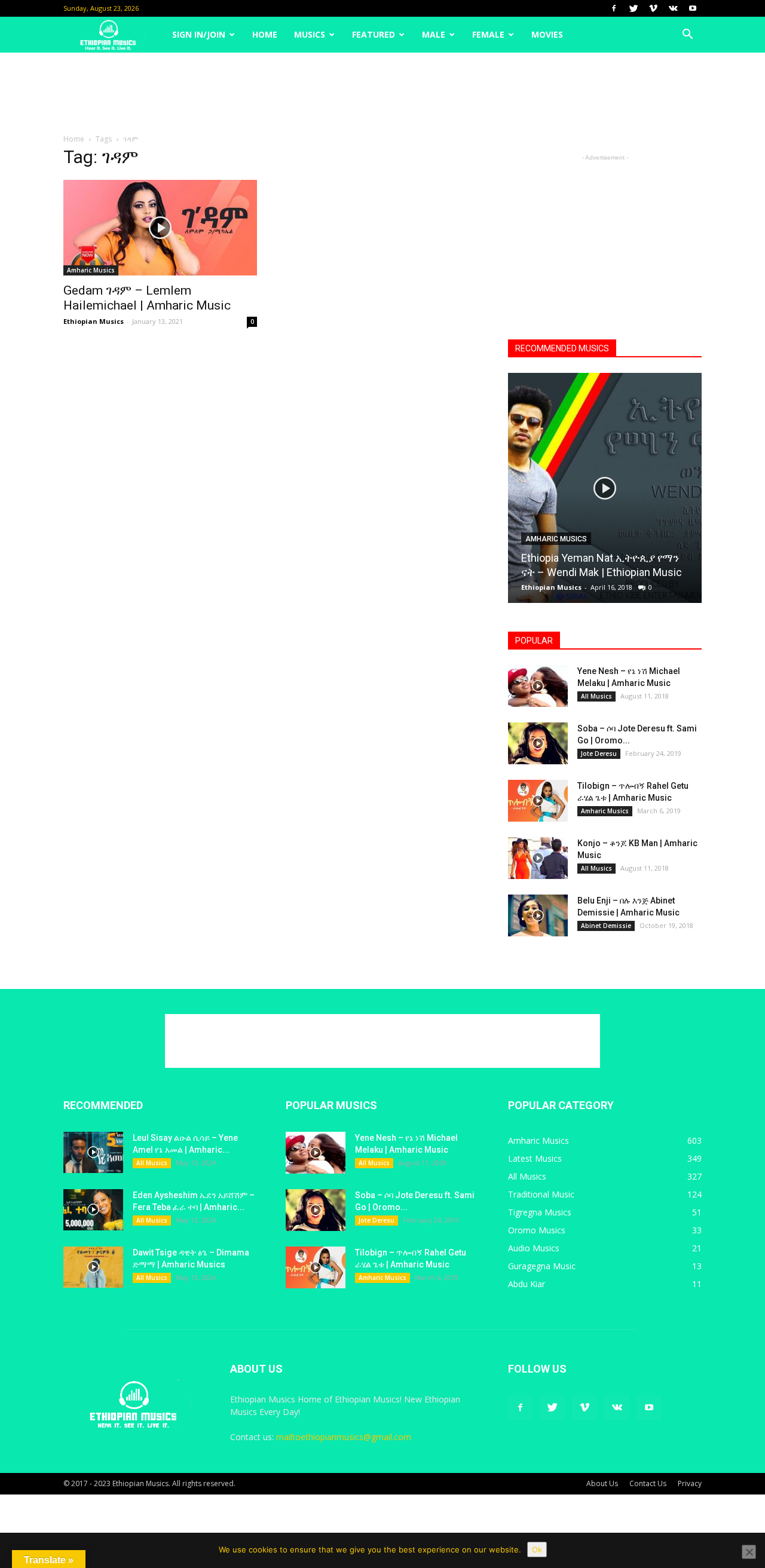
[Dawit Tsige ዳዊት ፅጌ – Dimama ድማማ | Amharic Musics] (93, 1267)
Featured (373, 34)
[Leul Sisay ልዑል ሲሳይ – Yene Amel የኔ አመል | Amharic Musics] (93, 1152)
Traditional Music (541, 1194)
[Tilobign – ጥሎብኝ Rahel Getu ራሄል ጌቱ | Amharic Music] (538, 801)
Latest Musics (535, 1158)
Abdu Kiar (526, 1284)
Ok (537, 1549)
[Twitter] (633, 8)
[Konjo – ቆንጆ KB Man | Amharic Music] (538, 858)
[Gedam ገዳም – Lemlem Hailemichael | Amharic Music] (160, 227)
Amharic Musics (91, 270)
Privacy (690, 1483)
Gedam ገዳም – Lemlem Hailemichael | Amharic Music (147, 298)
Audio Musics (533, 1248)
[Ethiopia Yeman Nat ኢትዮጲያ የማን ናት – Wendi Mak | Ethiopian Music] (605, 492)
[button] (687, 34)
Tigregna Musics (539, 1212)
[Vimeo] (653, 8)
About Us (602, 1483)
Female (488, 34)
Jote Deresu (599, 753)
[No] (749, 1552)
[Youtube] (693, 8)
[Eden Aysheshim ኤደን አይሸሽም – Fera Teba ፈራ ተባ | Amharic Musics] (93, 1209)
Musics (309, 34)
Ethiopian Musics (93, 321)
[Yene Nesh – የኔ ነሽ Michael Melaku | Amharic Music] (538, 686)
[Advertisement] (382, 94)
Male (433, 34)
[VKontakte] (673, 8)
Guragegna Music (542, 1266)
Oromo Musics (536, 1230)
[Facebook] (614, 8)
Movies (547, 34)
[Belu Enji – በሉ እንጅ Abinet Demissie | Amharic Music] (538, 915)
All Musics (596, 696)
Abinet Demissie (606, 925)
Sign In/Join (198, 34)
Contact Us (647, 1483)
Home (264, 34)
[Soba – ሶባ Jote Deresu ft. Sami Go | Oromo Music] (538, 743)
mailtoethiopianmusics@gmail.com (343, 1437)
